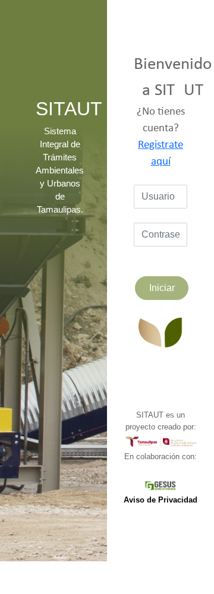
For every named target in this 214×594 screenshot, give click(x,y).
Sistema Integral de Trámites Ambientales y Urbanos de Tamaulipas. (60, 170)
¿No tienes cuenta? (161, 137)
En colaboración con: (160, 456)
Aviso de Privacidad (160, 499)
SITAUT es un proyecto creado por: (160, 420)
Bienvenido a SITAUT (173, 77)
